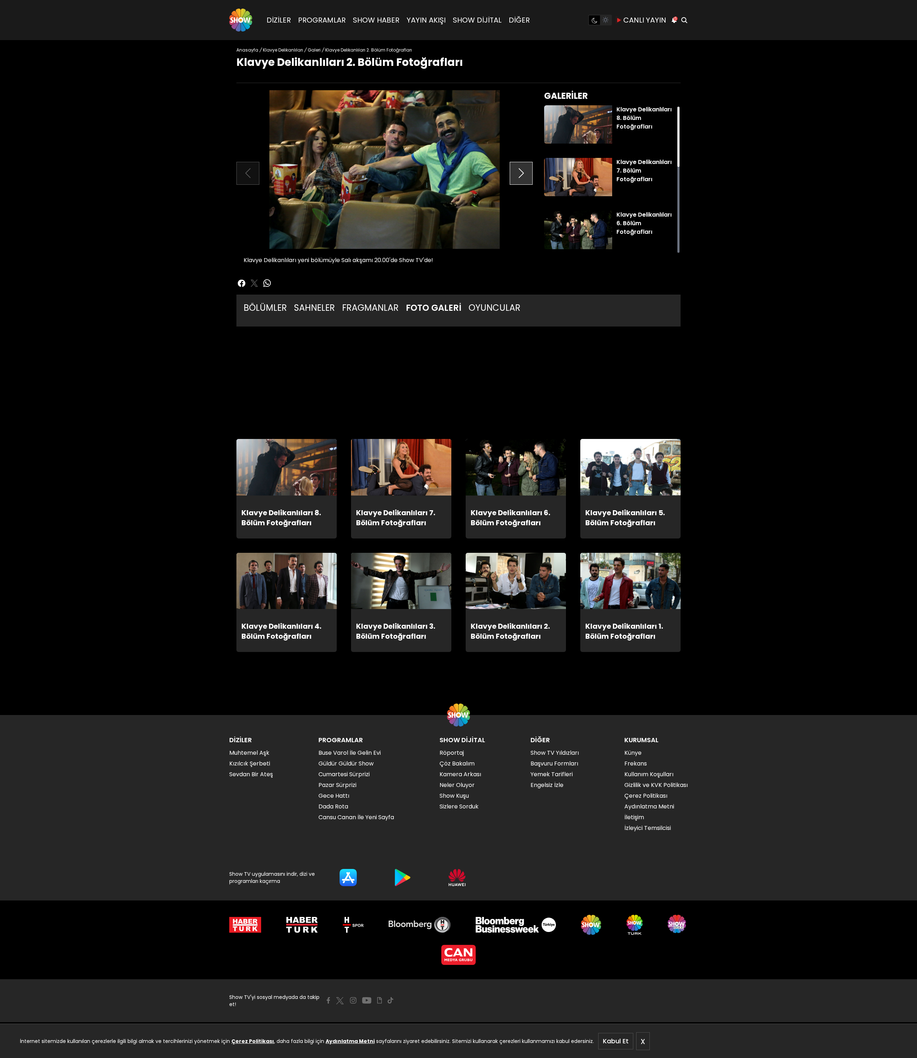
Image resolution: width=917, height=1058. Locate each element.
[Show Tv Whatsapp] (267, 283)
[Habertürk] (245, 925)
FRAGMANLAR (370, 308)
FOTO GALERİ (433, 308)
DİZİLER (279, 20)
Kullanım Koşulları (648, 774)
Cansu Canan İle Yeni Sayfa (356, 817)
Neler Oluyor (457, 785)
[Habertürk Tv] (302, 925)
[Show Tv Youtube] (366, 1000)
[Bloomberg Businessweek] (516, 925)
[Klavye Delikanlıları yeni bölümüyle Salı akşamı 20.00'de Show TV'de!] (384, 169)
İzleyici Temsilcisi (647, 828)
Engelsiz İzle (546, 785)
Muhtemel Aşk (249, 753)
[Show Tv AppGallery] (457, 877)
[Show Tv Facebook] (328, 1000)
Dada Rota (333, 806)
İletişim (634, 817)
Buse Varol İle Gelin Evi (349, 753)
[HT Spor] (353, 925)
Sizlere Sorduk (459, 806)
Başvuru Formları (554, 763)
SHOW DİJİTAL (477, 20)
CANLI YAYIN (644, 20)
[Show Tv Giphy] (379, 1000)
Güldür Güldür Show (346, 763)
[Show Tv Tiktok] (390, 1000)
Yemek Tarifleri (551, 774)
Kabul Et (616, 1041)
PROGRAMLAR (322, 20)
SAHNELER (314, 308)
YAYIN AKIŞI (426, 20)
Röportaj (452, 753)
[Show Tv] (240, 20)
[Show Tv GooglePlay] (402, 877)
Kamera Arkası (460, 774)
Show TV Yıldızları (554, 753)
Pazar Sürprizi (337, 785)
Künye (633, 753)
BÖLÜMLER (265, 308)
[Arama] (684, 20)
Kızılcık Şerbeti (249, 763)
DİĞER (519, 20)
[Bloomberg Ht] (420, 925)
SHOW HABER (376, 20)
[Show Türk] (634, 925)
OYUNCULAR (494, 308)
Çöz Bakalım (457, 763)
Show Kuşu (454, 796)
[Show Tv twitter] (254, 283)
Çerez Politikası (252, 1041)
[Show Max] (678, 925)
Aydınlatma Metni (350, 1041)
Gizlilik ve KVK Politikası (656, 785)
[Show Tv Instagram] (353, 1000)
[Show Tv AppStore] (348, 877)
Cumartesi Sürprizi (344, 774)
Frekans (635, 763)
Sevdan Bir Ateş (251, 774)
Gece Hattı (333, 796)
